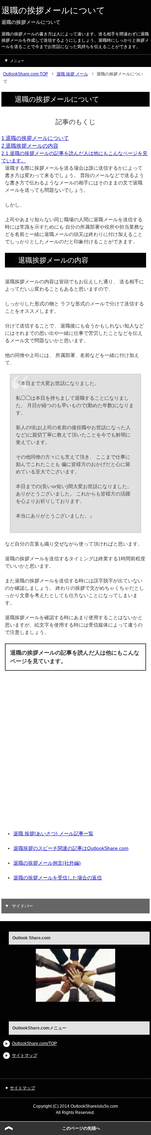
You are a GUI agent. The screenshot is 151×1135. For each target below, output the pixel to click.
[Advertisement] (75, 754)
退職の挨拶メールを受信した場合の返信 (57, 877)
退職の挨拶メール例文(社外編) (47, 863)
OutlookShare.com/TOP (34, 1043)
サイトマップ (24, 1055)
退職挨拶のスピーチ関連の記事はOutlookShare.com (71, 848)
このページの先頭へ (81, 1128)
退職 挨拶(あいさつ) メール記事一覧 (53, 833)
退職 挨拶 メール (72, 74)
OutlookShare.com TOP (25, 74)
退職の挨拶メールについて (53, 10)
